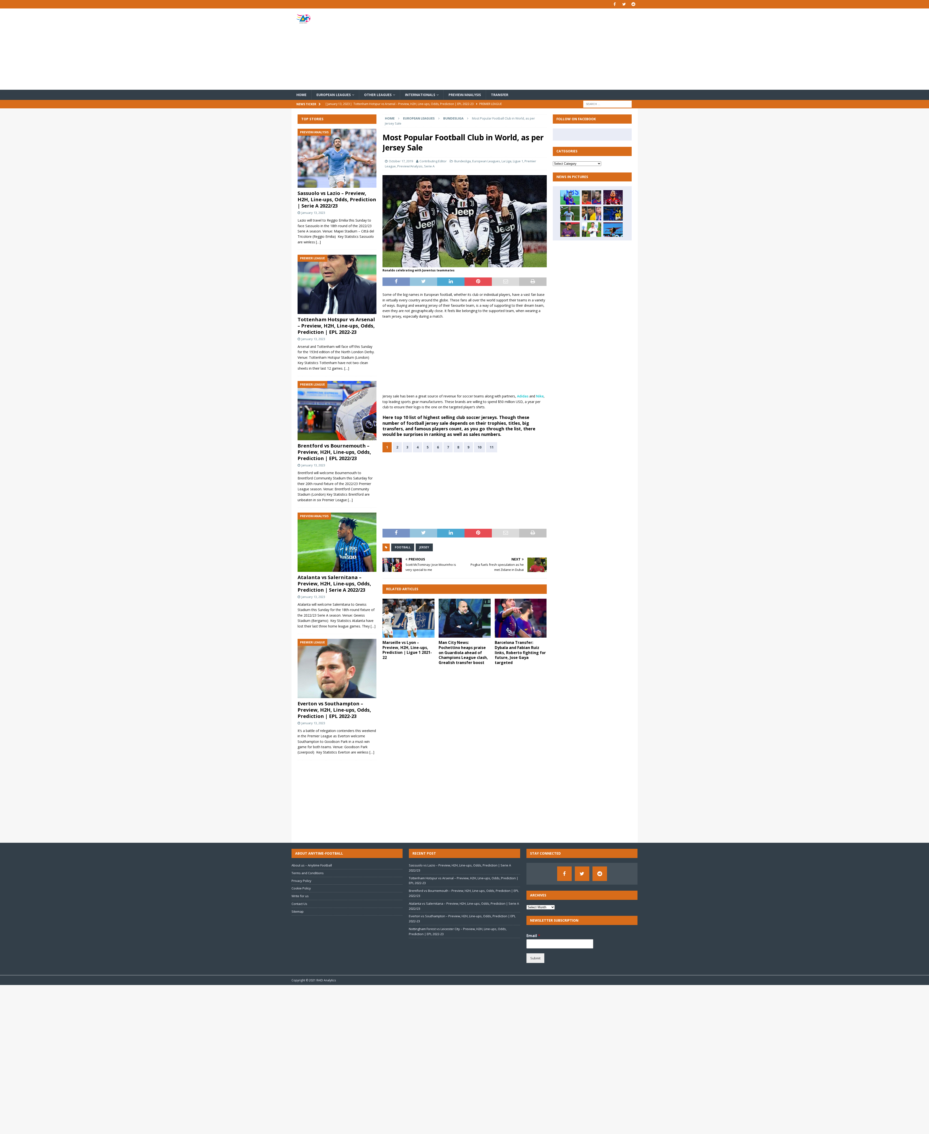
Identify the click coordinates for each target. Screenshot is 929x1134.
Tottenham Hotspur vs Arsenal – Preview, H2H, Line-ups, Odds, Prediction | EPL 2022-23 (336, 325)
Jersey (424, 547)
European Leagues (333, 94)
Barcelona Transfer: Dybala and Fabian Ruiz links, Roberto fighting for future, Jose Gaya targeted (520, 652)
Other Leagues (378, 94)
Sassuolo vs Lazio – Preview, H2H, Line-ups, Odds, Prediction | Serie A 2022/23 (337, 199)
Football (403, 547)
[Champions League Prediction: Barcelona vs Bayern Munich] (591, 197)
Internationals (420, 94)
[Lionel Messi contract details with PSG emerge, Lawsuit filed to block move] (570, 197)
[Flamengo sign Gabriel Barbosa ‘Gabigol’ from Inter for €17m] (613, 197)
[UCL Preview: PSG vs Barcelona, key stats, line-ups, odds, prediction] (591, 213)
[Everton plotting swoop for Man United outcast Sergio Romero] (570, 229)
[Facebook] (614, 4)
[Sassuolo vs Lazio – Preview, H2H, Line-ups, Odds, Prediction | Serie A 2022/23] (337, 158)
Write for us (300, 896)
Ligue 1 (518, 161)
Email (533, 935)
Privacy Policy (301, 881)
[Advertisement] (521, 49)
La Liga (506, 161)
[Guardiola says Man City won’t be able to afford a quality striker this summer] (570, 213)
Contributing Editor (433, 161)
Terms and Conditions (308, 873)
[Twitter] (624, 4)
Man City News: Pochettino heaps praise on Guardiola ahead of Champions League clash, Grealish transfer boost (463, 652)
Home (301, 94)
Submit (535, 958)
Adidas (522, 396)
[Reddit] (633, 4)
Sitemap (298, 911)
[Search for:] (607, 104)
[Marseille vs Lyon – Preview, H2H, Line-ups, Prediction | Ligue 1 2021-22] (408, 618)
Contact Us (299, 904)
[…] (318, 242)
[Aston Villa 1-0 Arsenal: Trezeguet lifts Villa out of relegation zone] (613, 229)
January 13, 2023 (313, 212)
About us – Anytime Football (312, 865)
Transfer (499, 94)
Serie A (429, 166)
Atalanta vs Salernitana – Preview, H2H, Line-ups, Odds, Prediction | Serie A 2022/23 (334, 583)
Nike (540, 396)
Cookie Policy (301, 888)
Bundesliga (462, 161)
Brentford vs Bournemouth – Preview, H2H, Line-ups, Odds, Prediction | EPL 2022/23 (334, 452)
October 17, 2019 (401, 161)
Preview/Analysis (465, 94)
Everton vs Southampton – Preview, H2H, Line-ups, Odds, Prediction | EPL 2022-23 (334, 709)
